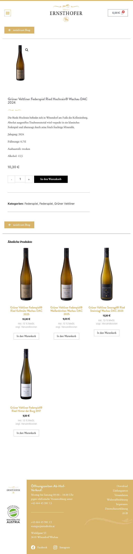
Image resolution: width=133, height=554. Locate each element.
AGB (125, 513)
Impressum (122, 504)
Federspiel (31, 203)
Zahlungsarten (122, 491)
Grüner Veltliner (64, 203)
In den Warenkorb (50, 179)
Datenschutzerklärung (122, 509)
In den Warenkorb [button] (26, 336)
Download (122, 486)
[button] (7, 13)
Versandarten (122, 495)
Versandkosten (29, 327)
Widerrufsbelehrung (122, 500)
